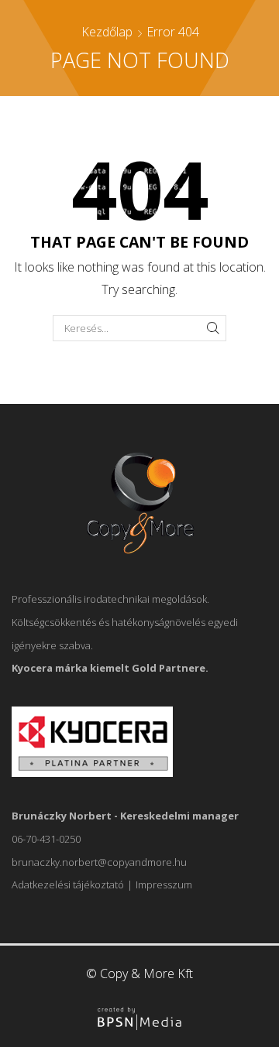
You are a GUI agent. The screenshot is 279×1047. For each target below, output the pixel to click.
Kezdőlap (107, 31)
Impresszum (164, 884)
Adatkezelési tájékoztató (68, 884)
